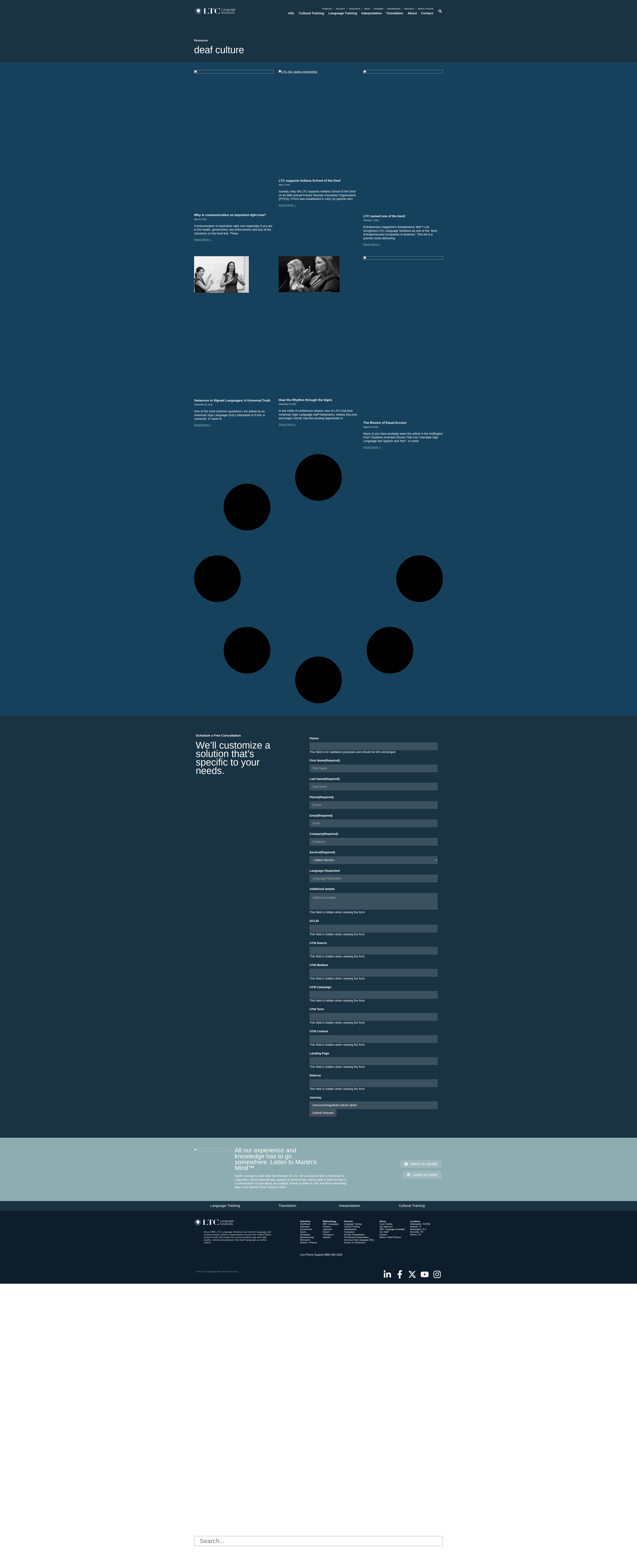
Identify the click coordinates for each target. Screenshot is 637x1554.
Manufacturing (393, 9)
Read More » (202, 239)
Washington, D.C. (418, 1229)
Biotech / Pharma (425, 9)
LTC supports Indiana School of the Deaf (309, 180)
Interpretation (371, 13)
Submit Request (323, 1112)
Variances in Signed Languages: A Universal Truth (232, 400)
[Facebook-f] (400, 1274)
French (326, 1232)
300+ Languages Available (392, 1229)
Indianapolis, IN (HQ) (420, 1224)
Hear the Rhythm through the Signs (305, 400)
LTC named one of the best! (384, 216)
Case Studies (386, 1224)
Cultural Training (311, 13)
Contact (427, 13)
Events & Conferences (355, 1242)
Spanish (327, 1237)
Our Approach (386, 1226)
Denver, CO (415, 1234)
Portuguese (328, 1234)
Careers (383, 1234)
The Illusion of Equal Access (385, 422)
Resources (201, 40)
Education (340, 9)
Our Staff (384, 1232)
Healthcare (327, 9)
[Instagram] (437, 1274)
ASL (291, 13)
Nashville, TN (416, 1232)
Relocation (409, 9)
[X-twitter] (412, 1274)
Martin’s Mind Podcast (390, 1237)
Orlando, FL (415, 1226)
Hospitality (378, 9)
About (412, 13)
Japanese (327, 1229)
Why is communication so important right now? (230, 215)
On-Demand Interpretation (356, 1237)
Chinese (327, 1226)
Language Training (342, 13)
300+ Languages (331, 1224)
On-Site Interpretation (354, 1234)
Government (354, 9)
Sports (367, 9)
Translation (394, 13)
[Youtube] (425, 1274)
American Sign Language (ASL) (359, 1240)
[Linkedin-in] (387, 1274)
